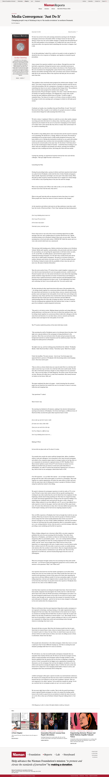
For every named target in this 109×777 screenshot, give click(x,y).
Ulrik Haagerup (16, 23)
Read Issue (20, 78)
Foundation (34, 755)
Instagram (94, 755)
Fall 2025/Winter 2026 (63, 8)
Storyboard (37, 1)
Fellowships (20, 1)
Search (103, 1)
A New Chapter (17, 733)
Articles (46, 8)
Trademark (82, 775)
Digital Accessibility (93, 775)
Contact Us (97, 1)
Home (40, 8)
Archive (84, 1)
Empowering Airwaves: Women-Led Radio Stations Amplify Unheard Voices (82, 735)
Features (14, 13)
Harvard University (74, 775)
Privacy (86, 775)
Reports (27, 1)
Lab (32, 1)
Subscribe (90, 1)
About (53, 8)
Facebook (94, 757)
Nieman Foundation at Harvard (9, 1)
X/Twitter (94, 753)
